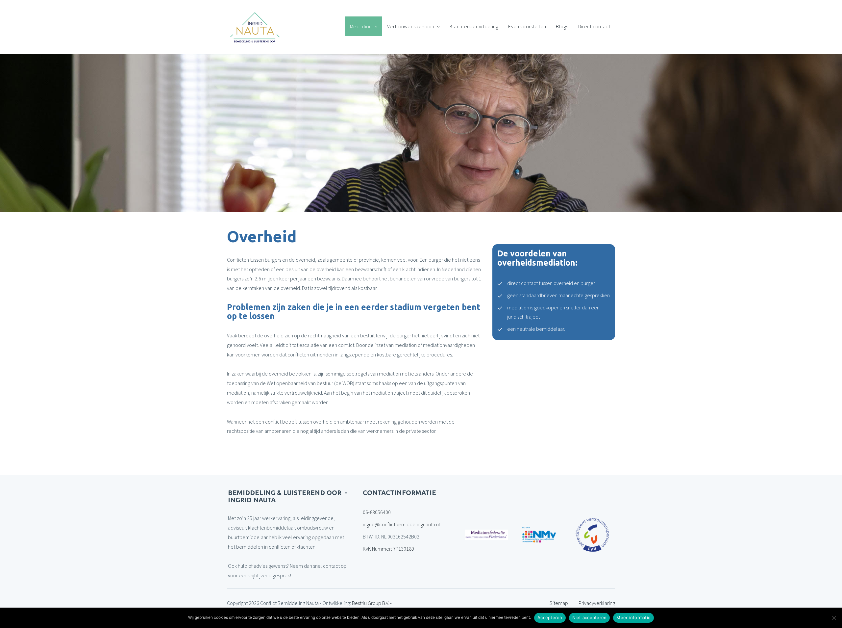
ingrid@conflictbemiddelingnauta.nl (401, 524)
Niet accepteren (589, 617)
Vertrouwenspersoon (410, 26)
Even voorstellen (527, 26)
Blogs (562, 26)
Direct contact (594, 26)
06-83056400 (377, 512)
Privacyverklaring (597, 603)
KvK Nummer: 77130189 (388, 548)
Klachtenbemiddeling (474, 26)
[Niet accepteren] (833, 618)
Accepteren (549, 617)
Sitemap (559, 603)
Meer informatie (633, 617)
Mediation (361, 26)
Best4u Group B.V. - (372, 603)
